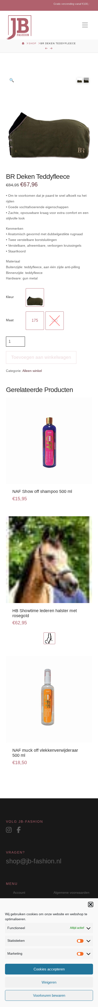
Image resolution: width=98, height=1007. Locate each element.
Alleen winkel (32, 371)
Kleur (10, 297)
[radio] (35, 297)
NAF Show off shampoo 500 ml (42, 491)
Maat (10, 320)
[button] (90, 904)
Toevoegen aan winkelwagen (41, 357)
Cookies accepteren (49, 969)
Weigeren (49, 982)
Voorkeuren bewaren (49, 995)
